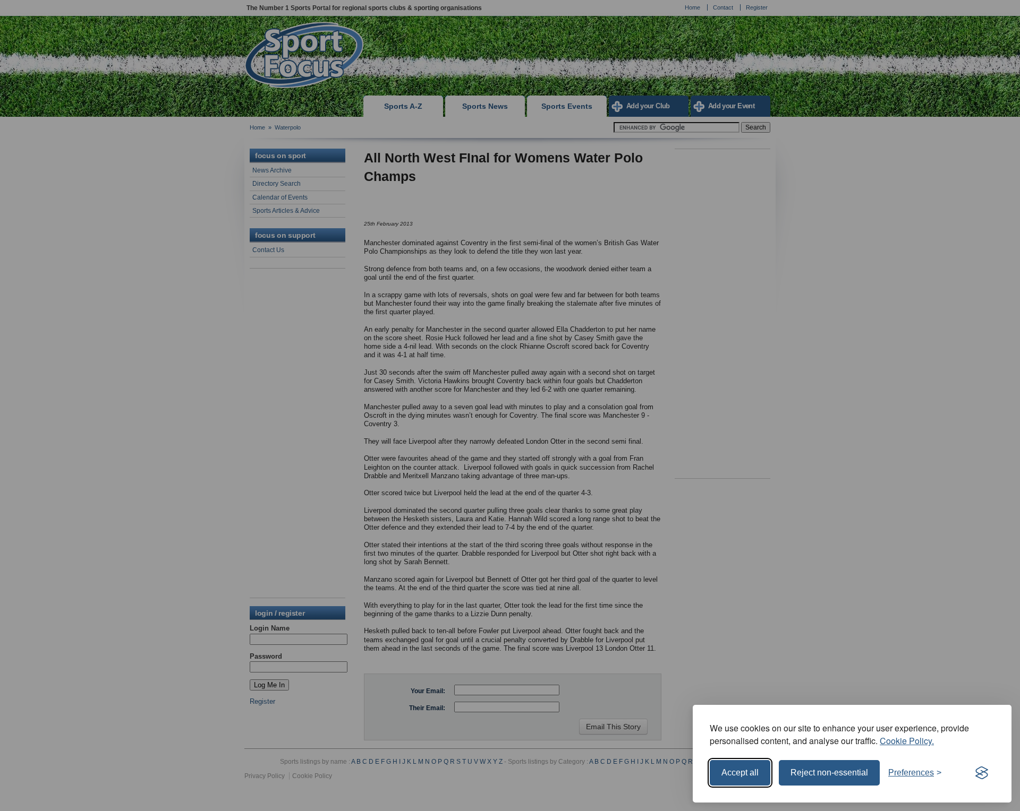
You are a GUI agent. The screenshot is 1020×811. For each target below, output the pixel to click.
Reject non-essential (829, 772)
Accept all (740, 772)
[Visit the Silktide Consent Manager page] (981, 773)
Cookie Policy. (907, 741)
